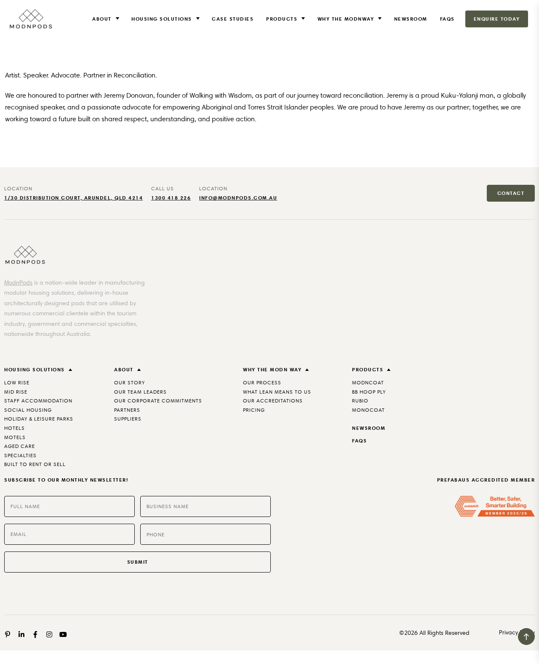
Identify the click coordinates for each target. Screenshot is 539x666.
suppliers (127, 419)
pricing (254, 410)
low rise (16, 382)
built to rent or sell (35, 464)
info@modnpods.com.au (238, 197)
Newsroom (410, 19)
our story (129, 382)
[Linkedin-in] (21, 634)
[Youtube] (63, 634)
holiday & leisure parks (38, 419)
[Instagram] (49, 634)
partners (127, 410)
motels (15, 437)
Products (281, 19)
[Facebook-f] (35, 634)
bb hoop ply (369, 392)
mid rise (15, 392)
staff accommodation (38, 400)
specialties (20, 455)
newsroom (368, 428)
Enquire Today (497, 19)
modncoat (368, 382)
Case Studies (232, 19)
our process (262, 382)
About (102, 19)
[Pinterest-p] (7, 634)
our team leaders (140, 392)
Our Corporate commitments (158, 400)
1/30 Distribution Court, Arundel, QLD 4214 (73, 197)
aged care (19, 446)
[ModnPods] (30, 18)
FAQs (447, 19)
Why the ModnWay (346, 19)
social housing (28, 410)
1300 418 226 (171, 197)
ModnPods (18, 282)
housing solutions (34, 369)
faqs (359, 440)
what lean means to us (277, 392)
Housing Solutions (161, 19)
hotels (14, 428)
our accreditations (273, 400)
